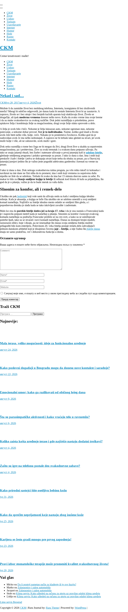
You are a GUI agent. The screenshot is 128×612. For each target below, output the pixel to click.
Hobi (9, 33)
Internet (11, 27)
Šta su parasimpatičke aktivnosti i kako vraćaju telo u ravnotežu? (45, 417)
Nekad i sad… (12, 95)
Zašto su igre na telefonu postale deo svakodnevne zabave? (40, 466)
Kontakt (11, 39)
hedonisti (22, 196)
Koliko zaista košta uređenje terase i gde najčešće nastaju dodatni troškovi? (51, 441)
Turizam (11, 21)
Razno (10, 36)
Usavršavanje (14, 24)
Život (9, 15)
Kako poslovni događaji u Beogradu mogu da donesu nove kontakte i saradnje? (55, 368)
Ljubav (10, 18)
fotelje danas (93, 228)
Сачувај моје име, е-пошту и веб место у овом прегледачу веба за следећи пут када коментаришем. (60, 293)
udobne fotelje (94, 152)
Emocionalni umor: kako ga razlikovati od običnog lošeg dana (43, 392)
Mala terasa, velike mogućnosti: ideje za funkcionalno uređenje (43, 343)
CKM (10, 12)
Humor (10, 30)
